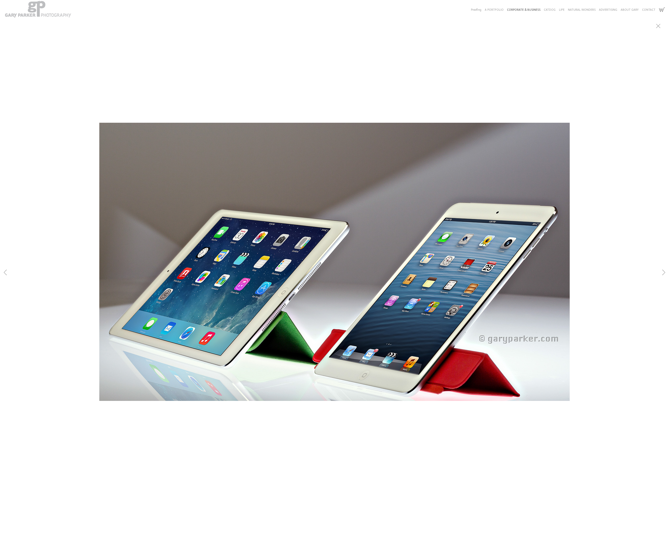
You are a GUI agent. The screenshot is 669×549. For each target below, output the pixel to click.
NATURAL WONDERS (582, 10)
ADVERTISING (608, 10)
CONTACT (648, 10)
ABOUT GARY (630, 10)
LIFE (561, 10)
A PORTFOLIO (494, 10)
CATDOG (550, 10)
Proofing (476, 10)
